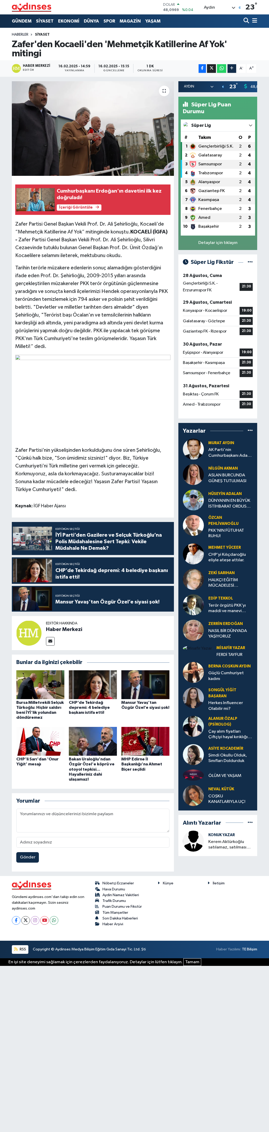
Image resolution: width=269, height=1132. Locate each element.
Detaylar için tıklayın (217, 243)
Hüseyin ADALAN (225, 494)
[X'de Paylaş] (211, 68)
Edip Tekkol (220, 598)
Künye (168, 883)
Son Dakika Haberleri (120, 918)
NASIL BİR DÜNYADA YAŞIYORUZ (227, 634)
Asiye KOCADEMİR (225, 748)
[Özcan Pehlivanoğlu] (193, 525)
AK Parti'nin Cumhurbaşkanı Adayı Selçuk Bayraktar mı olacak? (229, 453)
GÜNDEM (22, 21)
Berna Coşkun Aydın (229, 666)
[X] (25, 920)
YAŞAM (153, 21)
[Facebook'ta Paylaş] (202, 68)
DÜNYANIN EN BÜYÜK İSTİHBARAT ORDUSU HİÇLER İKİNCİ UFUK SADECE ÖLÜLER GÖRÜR (229, 503)
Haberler (20, 34)
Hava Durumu (113, 889)
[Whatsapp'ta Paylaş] (221, 68)
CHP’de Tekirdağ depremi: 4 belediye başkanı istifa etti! (89, 707)
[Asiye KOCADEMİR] (193, 754)
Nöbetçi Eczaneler (118, 883)
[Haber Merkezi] (29, 633)
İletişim (219, 883)
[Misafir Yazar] (197, 648)
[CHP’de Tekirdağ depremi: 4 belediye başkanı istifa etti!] (93, 684)
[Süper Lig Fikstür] (250, 262)
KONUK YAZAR (221, 835)
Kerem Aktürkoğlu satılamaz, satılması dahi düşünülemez (227, 845)
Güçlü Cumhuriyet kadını (226, 676)
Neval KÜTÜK (221, 789)
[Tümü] (250, 430)
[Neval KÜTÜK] (193, 795)
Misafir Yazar (230, 648)
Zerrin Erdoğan (225, 624)
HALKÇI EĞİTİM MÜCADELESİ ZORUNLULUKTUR (225, 583)
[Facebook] (16, 920)
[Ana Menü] (253, 21)
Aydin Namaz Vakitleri (120, 895)
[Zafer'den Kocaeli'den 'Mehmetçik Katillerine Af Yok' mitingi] (93, 128)
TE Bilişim (249, 949)
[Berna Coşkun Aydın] (193, 672)
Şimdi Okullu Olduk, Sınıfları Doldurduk (227, 758)
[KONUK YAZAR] (193, 841)
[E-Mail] (50, 641)
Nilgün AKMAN (223, 468)
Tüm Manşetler (115, 913)
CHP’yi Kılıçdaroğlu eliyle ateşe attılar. (227, 557)
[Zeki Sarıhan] (193, 579)
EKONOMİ (68, 21)
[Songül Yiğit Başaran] (193, 697)
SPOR (109, 21)
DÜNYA (91, 21)
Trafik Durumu (114, 901)
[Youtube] (44, 920)
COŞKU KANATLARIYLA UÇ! (226, 799)
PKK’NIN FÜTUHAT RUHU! (226, 533)
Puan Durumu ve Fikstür (122, 906)
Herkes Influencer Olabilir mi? (225, 706)
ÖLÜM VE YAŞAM (224, 776)
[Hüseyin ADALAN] (193, 500)
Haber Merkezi (64, 629)
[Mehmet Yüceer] (193, 554)
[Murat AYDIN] (193, 449)
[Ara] (247, 21)
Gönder (27, 857)
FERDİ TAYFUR (229, 654)
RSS (22, 949)
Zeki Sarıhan (221, 573)
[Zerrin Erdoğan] (193, 630)
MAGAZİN (130, 21)
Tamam (192, 962)
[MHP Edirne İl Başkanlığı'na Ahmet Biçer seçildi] (145, 741)
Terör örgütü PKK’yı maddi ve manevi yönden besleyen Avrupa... (227, 608)
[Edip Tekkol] (193, 604)
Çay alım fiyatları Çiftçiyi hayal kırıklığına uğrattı (230, 734)
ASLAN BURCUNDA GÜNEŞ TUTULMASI (227, 478)
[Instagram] (35, 920)
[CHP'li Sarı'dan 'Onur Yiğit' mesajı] (40, 741)
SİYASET (45, 21)
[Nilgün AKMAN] (193, 474)
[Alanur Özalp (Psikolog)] (193, 726)
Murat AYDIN (221, 443)
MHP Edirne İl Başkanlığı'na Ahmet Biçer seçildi (141, 764)
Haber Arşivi (112, 924)
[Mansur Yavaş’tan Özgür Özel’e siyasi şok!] (145, 684)
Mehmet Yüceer (224, 547)
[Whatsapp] (54, 920)
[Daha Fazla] (231, 68)
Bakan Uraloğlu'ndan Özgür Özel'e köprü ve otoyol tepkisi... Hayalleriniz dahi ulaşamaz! (92, 769)
